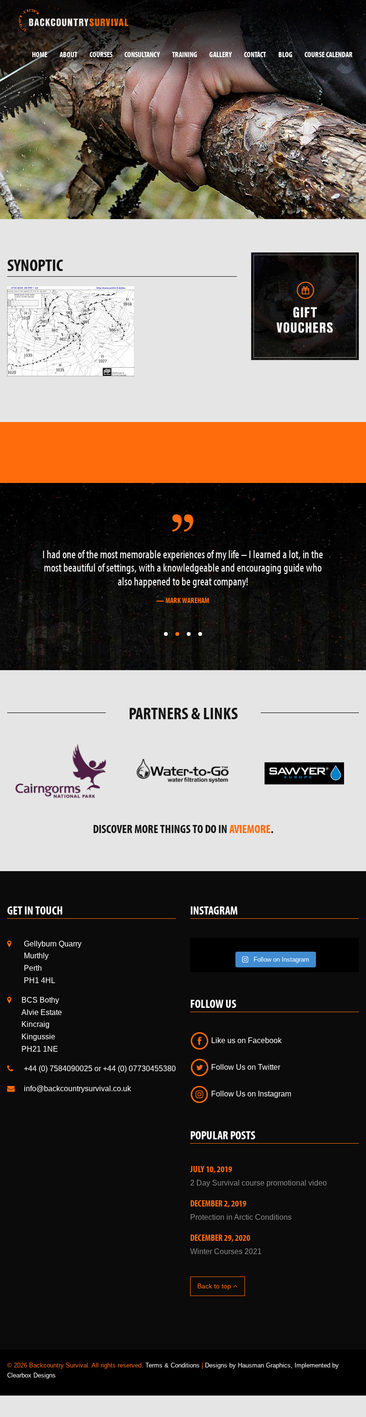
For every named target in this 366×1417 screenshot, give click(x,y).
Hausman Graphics (264, 1365)
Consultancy (142, 54)
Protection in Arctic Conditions (241, 1217)
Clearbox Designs (31, 1375)
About (68, 54)
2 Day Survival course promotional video (258, 1183)
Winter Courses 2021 (226, 1251)
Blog (285, 54)
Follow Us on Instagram (250, 1094)
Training (184, 54)
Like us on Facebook (245, 1040)
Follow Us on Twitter (244, 1067)
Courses (101, 54)
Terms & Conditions (172, 1365)
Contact (255, 54)
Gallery (220, 54)
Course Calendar (329, 54)
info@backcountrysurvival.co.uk (77, 1089)
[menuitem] (36, 54)
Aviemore (250, 828)
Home (39, 54)
